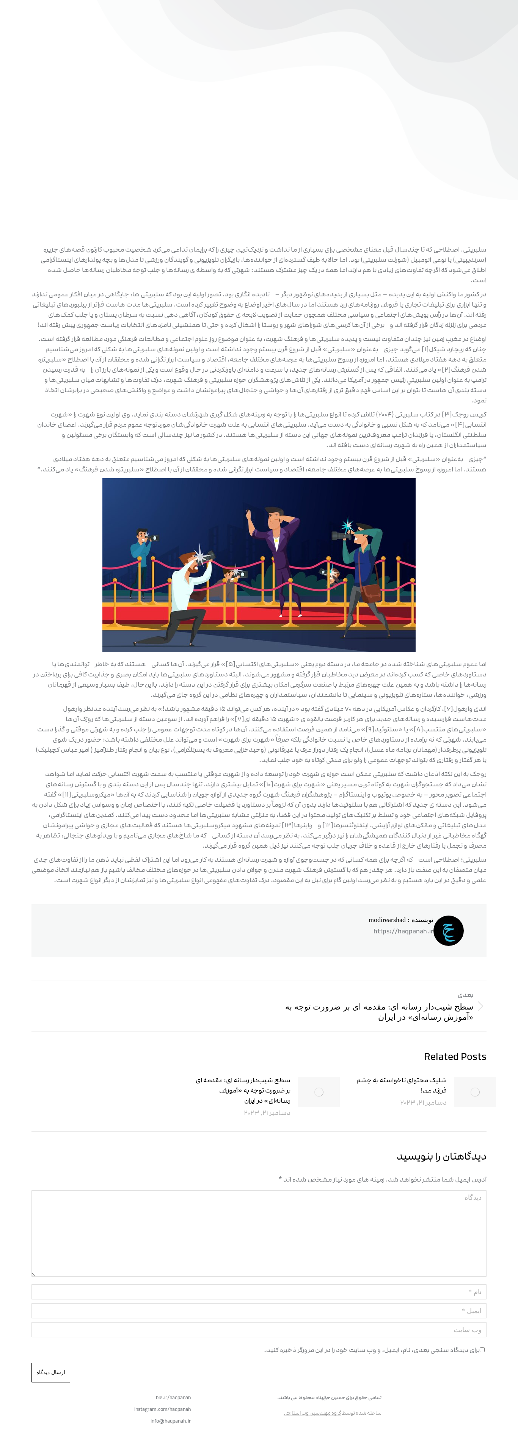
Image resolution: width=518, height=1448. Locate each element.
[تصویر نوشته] (475, 1092)
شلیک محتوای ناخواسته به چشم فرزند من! (402, 1085)
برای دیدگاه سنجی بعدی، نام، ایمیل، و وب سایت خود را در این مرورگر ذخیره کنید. (372, 1350)
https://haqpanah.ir (403, 931)
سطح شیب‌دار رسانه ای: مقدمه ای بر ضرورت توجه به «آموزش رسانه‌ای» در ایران (243, 1090)
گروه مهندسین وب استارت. (312, 1413)
